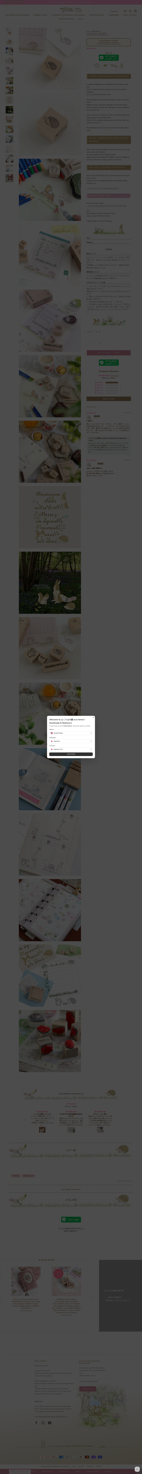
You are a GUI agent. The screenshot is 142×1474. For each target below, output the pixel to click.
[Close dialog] (93, 717)
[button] (71, 733)
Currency (52, 746)
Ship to (51, 729)
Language (52, 738)
